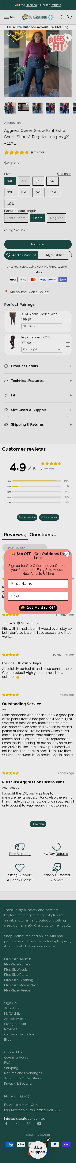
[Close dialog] (67, 553)
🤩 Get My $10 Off (38, 608)
